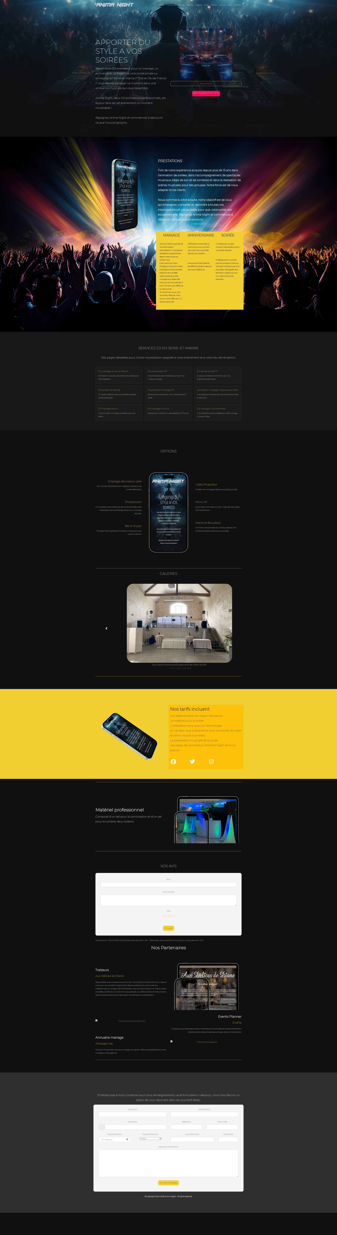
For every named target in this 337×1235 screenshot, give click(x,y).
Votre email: (132, 1122)
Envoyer (168, 928)
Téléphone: (186, 1122)
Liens (230, 5)
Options (190, 5)
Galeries (198, 5)
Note (168, 911)
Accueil (161, 5)
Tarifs (206, 5)
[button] (106, 628)
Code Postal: (228, 1134)
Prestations (171, 5)
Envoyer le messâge (168, 1183)
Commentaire (168, 892)
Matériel (213, 5)
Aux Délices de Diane (109, 976)
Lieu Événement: (192, 1134)
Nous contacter (206, 83)
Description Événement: (168, 1147)
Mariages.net (104, 1043)
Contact (237, 5)
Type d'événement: (150, 1134)
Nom (168, 879)
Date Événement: (114, 1134)
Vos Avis (222, 5)
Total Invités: (222, 1122)
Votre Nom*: (133, 1109)
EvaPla (237, 1022)
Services (181, 5)
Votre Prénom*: (204, 1109)
